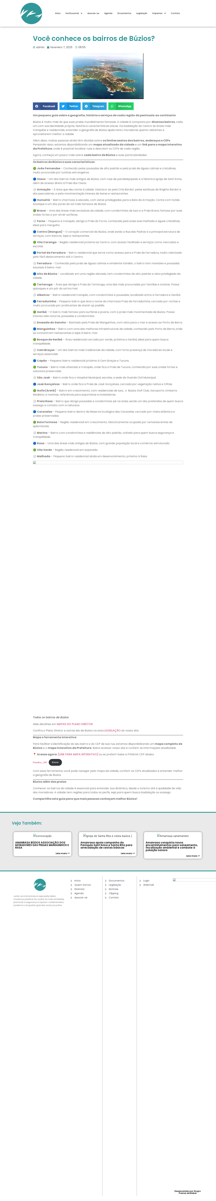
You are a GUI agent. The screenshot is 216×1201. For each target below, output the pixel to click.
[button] (45, 106)
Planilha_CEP (40, 762)
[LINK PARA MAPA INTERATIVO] (77, 754)
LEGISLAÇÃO (112, 730)
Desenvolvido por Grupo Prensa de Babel (187, 1192)
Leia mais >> (63, 853)
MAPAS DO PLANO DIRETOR (75, 724)
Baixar (55, 762)
